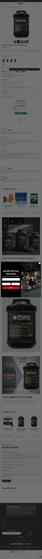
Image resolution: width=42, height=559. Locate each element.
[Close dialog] (40, 263)
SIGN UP (11, 288)
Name (3, 281)
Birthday (13, 281)
